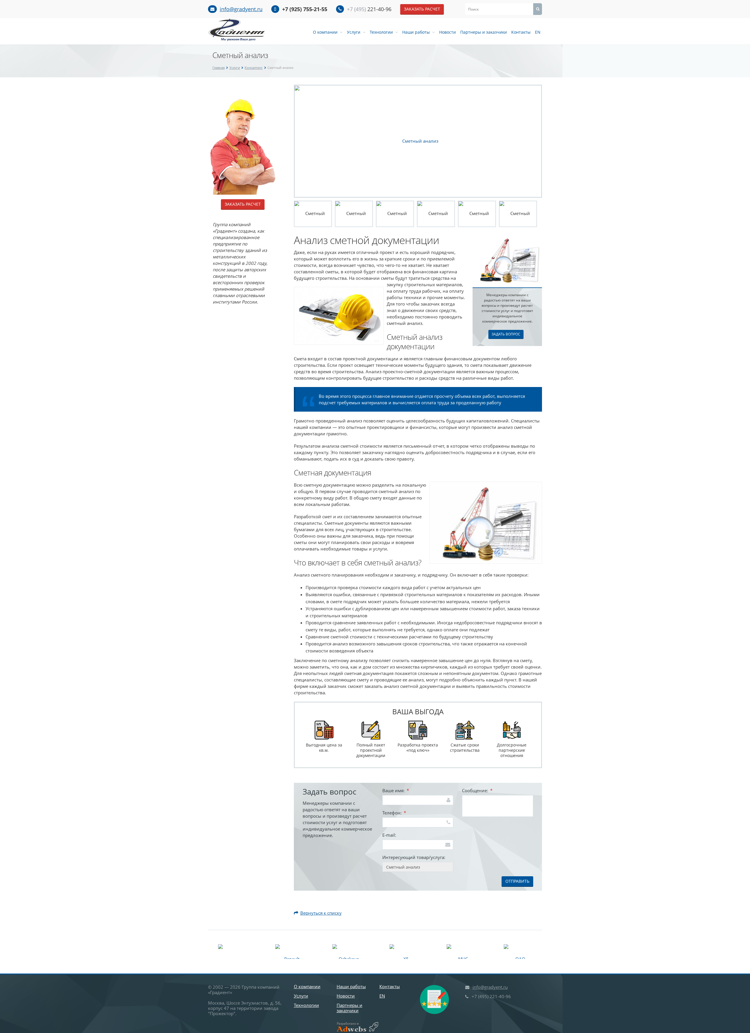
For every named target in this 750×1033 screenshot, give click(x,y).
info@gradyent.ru (241, 9)
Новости (447, 32)
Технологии (382, 32)
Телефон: (394, 813)
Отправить (517, 881)
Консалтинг (254, 67)
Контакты (521, 32)
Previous (286, 141)
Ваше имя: (395, 790)
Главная (218, 67)
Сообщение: (477, 790)
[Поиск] (537, 9)
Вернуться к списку (321, 913)
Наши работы (417, 32)
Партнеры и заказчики (483, 32)
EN (538, 32)
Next (550, 141)
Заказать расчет (422, 9)
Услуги (355, 32)
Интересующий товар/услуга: (413, 857)
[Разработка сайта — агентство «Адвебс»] (355, 1027)
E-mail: (389, 835)
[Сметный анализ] (418, 141)
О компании (326, 32)
